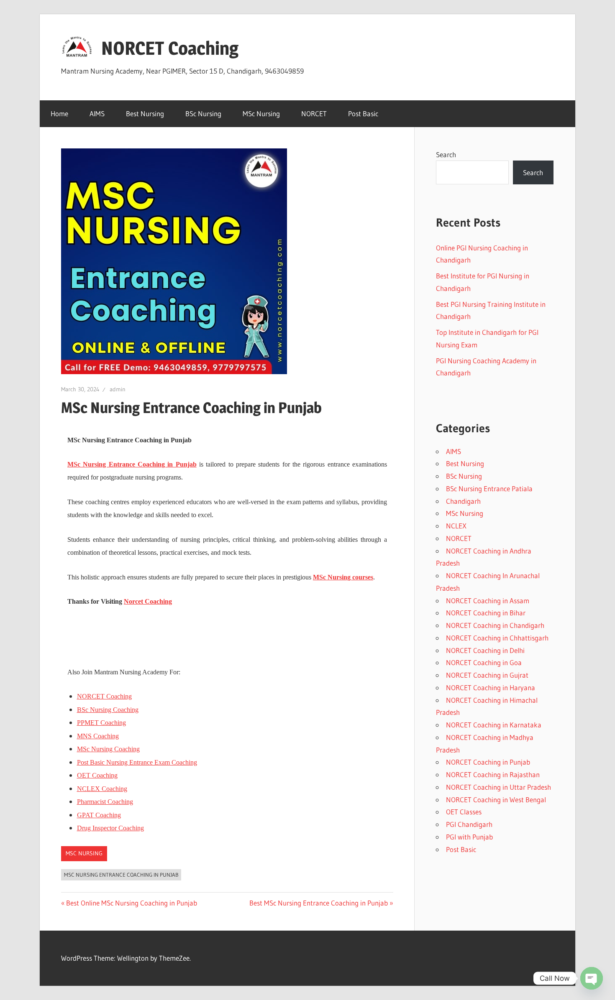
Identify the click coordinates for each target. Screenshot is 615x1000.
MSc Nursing (261, 113)
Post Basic (363, 113)
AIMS (97, 113)
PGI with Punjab (469, 836)
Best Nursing (145, 113)
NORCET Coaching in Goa (484, 662)
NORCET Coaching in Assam (487, 600)
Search (446, 154)
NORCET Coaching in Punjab (488, 762)
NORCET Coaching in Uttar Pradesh (498, 787)
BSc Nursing (203, 113)
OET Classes (464, 811)
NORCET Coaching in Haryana (490, 687)
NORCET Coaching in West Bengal (496, 799)
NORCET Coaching (169, 48)
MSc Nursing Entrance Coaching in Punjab (132, 464)
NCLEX (456, 525)
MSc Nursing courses (343, 577)
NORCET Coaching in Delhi (485, 650)
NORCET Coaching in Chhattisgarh (497, 637)
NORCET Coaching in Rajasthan (493, 774)
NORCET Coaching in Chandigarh (495, 625)
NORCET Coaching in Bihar (485, 612)
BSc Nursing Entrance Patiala (489, 488)
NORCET (314, 113)
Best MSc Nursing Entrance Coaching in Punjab (318, 902)
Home (59, 113)
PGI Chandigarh (469, 824)
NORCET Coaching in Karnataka (493, 724)
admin (118, 389)
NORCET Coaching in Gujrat (487, 675)
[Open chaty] (591, 978)
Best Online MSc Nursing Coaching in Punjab (131, 902)
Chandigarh (463, 501)
